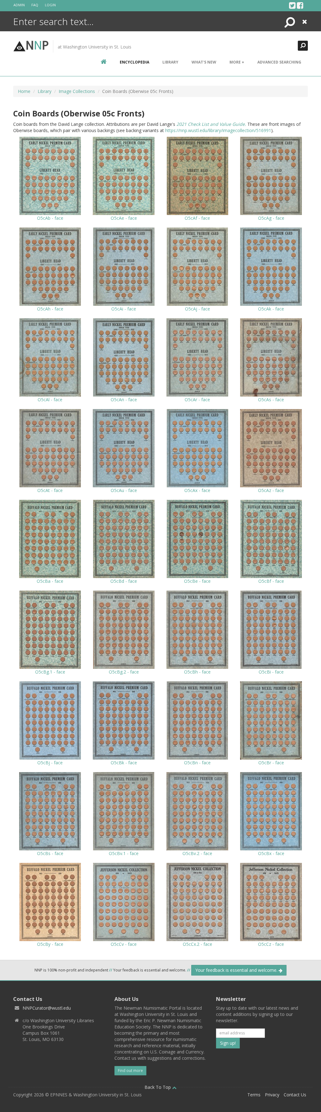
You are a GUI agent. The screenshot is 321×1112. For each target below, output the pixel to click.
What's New (204, 62)
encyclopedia (134, 62)
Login (50, 5)
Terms (253, 1095)
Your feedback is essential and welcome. (237, 970)
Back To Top (158, 1087)
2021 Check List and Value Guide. (211, 124)
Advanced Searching (279, 62)
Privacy (272, 1095)
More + (236, 62)
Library (170, 62)
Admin (19, 5)
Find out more (130, 1070)
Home (24, 91)
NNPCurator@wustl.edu (47, 1008)
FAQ (34, 5)
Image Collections (77, 91)
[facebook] (300, 5)
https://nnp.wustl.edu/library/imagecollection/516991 (218, 130)
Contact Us (295, 1095)
